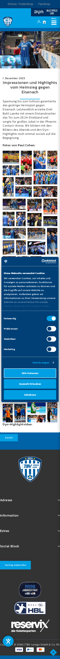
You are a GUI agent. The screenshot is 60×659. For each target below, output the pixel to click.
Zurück (9, 437)
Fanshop (44, 4)
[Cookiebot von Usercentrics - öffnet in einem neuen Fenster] (42, 261)
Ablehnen (30, 395)
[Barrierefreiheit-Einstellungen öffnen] (8, 641)
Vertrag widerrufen (15, 565)
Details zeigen (41, 362)
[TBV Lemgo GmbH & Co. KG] (7, 21)
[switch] (51, 328)
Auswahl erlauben (30, 384)
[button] (11, 157)
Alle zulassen (30, 373)
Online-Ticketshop (20, 4)
